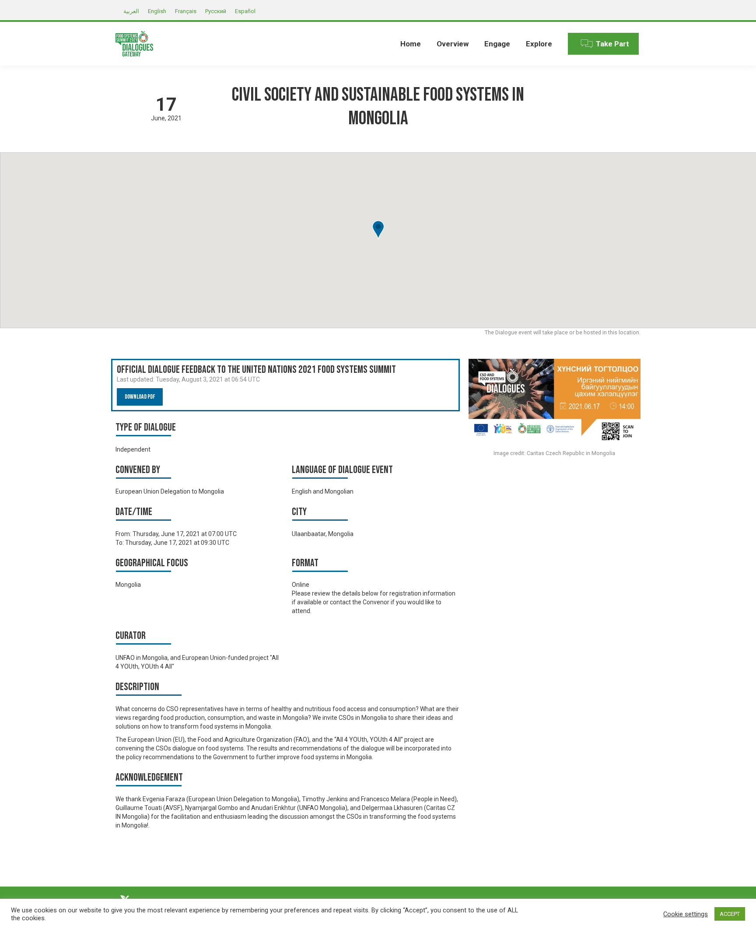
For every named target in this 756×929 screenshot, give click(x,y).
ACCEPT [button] (730, 914)
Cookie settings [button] (685, 914)
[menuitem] (411, 44)
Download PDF (140, 396)
